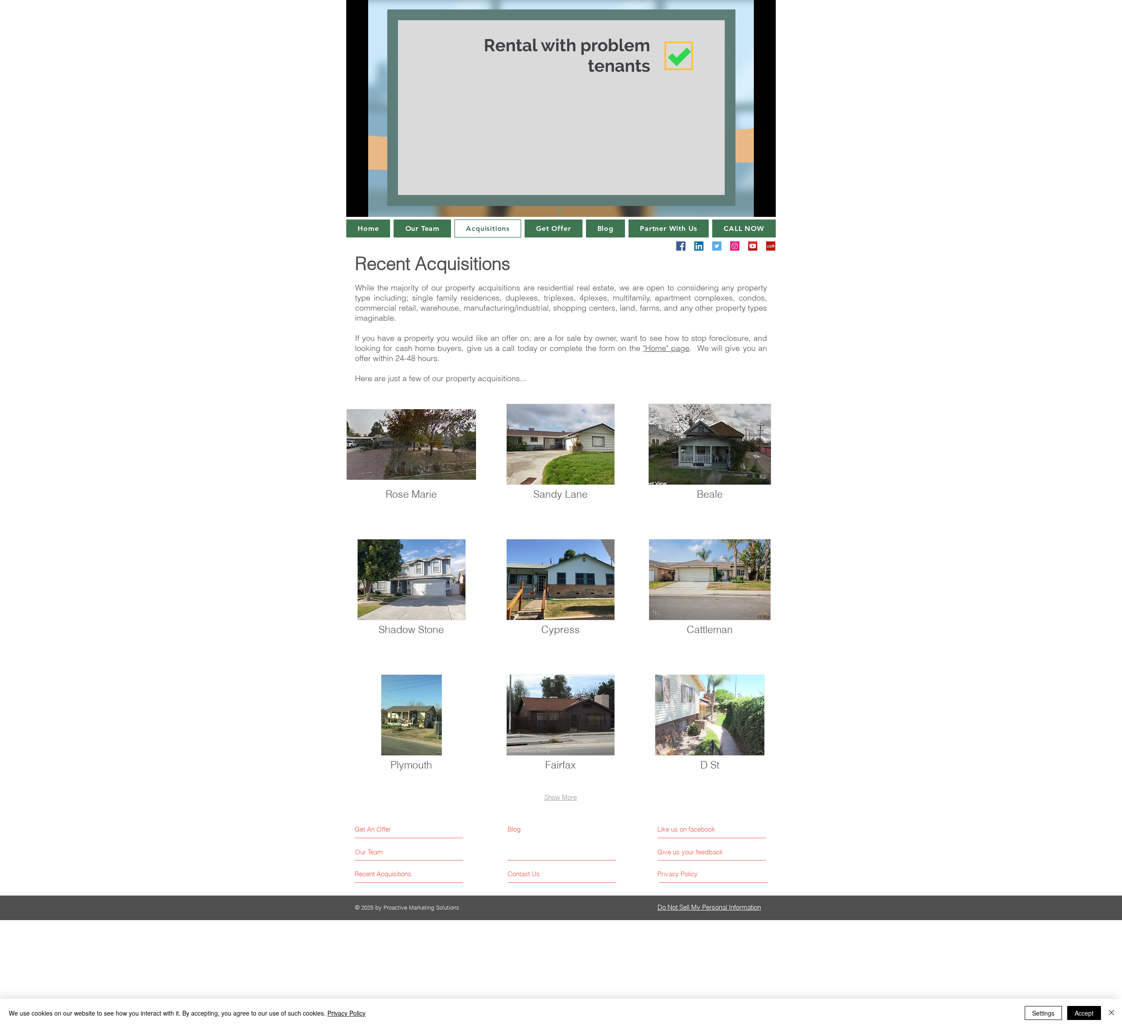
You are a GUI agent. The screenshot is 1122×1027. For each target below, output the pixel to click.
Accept (1084, 1013)
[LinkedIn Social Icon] (698, 246)
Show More (560, 797)
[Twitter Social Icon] (716, 246)
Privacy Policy (346, 1013)
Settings (1043, 1013)
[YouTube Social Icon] (752, 246)
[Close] (1111, 1013)
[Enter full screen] (764, 205)
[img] (411, 462)
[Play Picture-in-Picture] (749, 205)
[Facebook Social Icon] (680, 246)
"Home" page (666, 348)
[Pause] (357, 205)
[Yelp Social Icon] (770, 246)
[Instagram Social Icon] (734, 246)
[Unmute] (372, 205)
